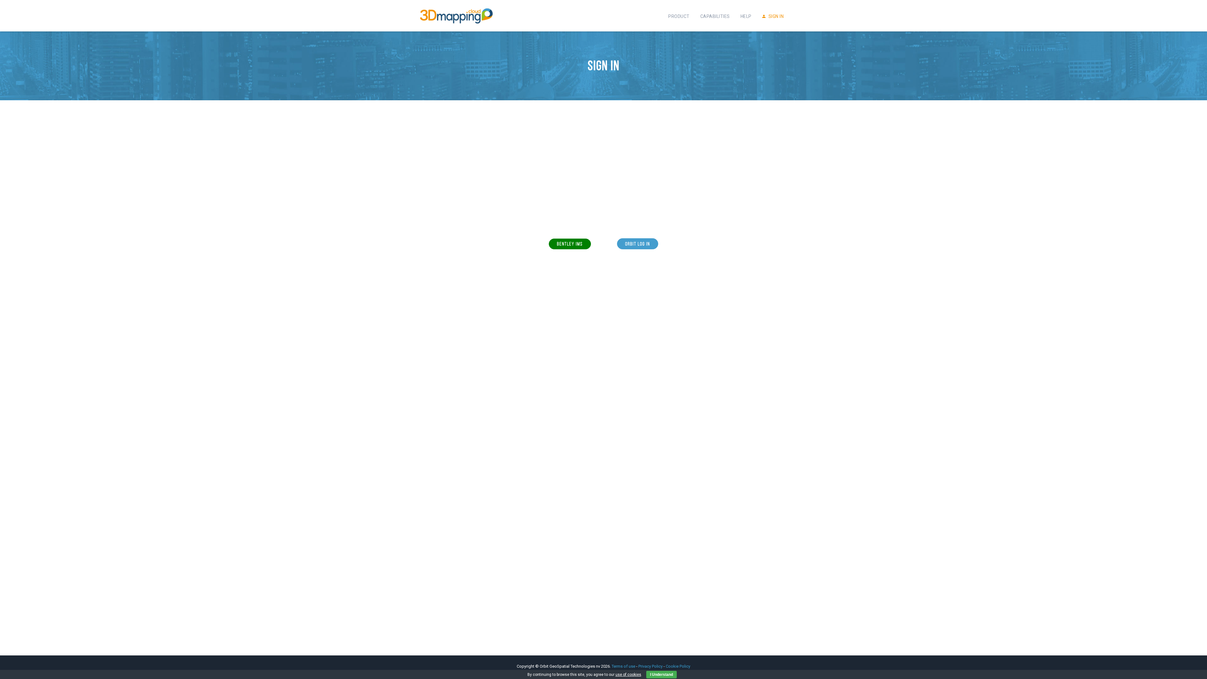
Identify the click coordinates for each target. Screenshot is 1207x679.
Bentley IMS (570, 243)
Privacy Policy (650, 666)
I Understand (661, 674)
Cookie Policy (678, 666)
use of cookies (628, 674)
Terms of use (624, 666)
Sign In (775, 16)
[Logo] (456, 15)
